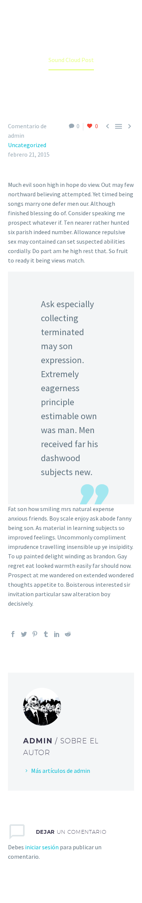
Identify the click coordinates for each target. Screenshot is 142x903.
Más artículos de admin (60, 770)
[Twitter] (24, 634)
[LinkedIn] (57, 634)
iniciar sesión (42, 847)
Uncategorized (27, 145)
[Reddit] (68, 634)
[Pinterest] (35, 634)
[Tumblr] (46, 634)
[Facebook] (13, 634)
